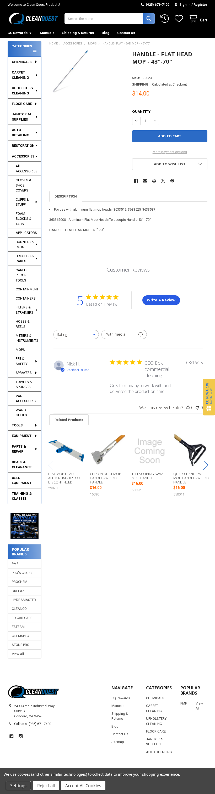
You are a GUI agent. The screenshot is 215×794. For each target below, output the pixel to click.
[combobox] (76, 334)
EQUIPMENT (21, 436)
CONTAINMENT (27, 289)
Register (200, 5)
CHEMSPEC (20, 636)
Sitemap (117, 742)
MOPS (20, 350)
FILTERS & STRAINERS (24, 309)
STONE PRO (20, 645)
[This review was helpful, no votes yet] (188, 407)
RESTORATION (23, 146)
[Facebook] (136, 180)
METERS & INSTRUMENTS (27, 338)
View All (18, 654)
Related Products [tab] (69, 420)
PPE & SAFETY (22, 361)
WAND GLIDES (21, 412)
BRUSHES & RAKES (25, 258)
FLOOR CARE (22, 104)
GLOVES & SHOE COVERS (23, 185)
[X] (163, 180)
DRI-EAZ (18, 591)
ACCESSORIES (23, 156)
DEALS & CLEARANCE (21, 464)
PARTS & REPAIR (19, 449)
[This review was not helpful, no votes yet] (197, 407)
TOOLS (17, 425)
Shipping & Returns (78, 33)
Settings (18, 786)
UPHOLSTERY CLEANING (23, 90)
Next (206, 465)
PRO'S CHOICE (22, 573)
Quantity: (142, 111)
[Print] (154, 180)
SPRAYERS (24, 373)
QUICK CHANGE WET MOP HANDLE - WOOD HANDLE (191, 478)
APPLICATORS (26, 233)
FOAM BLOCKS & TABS (23, 219)
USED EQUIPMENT (21, 480)
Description (66, 196)
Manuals (47, 33)
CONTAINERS (26, 298)
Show (209, 397)
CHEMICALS (21, 62)
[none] (70, 71)
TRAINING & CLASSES (22, 496)
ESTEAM (18, 627)
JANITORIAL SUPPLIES (22, 116)
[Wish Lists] (180, 19)
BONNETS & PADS (25, 244)
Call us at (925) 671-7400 (32, 724)
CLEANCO (19, 609)
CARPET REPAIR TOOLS (22, 275)
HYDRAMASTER (24, 600)
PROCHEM (19, 582)
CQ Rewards (18, 33)
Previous (50, 465)
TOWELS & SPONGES (24, 384)
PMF (15, 564)
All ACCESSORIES (26, 168)
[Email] (145, 180)
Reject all (46, 786)
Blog (105, 33)
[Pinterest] (172, 180)
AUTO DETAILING (20, 132)
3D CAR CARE (22, 618)
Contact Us (126, 33)
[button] (24, 526)
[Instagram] (20, 736)
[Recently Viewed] (165, 19)
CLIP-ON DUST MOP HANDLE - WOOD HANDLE (105, 478)
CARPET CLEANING (20, 75)
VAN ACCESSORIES (26, 398)
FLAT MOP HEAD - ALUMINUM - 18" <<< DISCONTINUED (64, 478)
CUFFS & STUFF (22, 202)
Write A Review (161, 299)
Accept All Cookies (83, 786)
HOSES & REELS (23, 324)
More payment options (170, 152)
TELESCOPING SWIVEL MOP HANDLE (149, 475)
